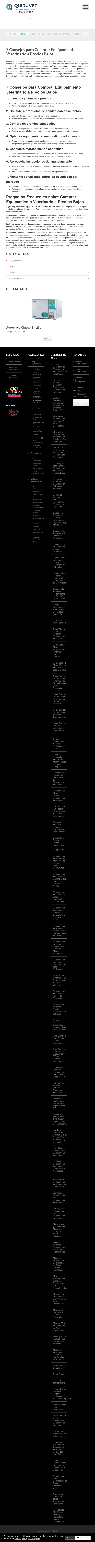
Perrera (36, 523)
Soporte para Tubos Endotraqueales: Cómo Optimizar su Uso (60, 1482)
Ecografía (37, 369)
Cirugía (11, 266)
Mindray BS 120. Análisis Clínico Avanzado (58, 1313)
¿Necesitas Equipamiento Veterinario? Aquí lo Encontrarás (59, 421)
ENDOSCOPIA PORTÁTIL (37, 397)
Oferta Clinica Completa (59, 1366)
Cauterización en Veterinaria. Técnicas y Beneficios (59, 534)
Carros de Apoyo (38, 495)
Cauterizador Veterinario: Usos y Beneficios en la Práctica (59, 562)
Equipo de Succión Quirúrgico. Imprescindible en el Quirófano (60, 1025)
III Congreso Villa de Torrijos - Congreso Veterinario (58, 1087)
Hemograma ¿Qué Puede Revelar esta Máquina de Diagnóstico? (59, 1072)
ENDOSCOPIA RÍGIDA (37, 401)
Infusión (36, 435)
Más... (47, 338)
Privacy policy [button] (34, 1539)
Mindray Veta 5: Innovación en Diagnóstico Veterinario (60, 1340)
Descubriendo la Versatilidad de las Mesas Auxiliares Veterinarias (59, 811)
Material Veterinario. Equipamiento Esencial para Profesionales (59, 1247)
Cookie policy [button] (21, 1539)
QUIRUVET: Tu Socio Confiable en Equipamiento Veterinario (59, 1420)
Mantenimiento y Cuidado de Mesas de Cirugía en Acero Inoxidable (59, 1230)
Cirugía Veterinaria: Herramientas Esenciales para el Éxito (59, 609)
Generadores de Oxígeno (38, 418)
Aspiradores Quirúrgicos (37, 446)
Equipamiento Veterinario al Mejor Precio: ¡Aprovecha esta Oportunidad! (59, 861)
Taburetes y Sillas (38, 533)
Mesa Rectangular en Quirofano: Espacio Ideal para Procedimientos (60, 1282)
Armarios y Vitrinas (38, 487)
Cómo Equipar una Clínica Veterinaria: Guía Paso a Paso (59, 728)
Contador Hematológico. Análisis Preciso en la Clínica (59, 743)
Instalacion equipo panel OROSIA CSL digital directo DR (59, 1103)
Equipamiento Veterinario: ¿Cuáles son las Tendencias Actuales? (59, 930)
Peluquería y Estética (37, 538)
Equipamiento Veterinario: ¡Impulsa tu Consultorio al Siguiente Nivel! (59, 913)
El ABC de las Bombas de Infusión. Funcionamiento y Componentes (60, 843)
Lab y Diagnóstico (16, 261)
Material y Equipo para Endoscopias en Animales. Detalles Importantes (59, 1263)
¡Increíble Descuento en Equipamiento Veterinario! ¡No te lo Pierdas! (60, 369)
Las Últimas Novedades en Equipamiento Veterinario (59, 1152)
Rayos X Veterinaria (37, 373)
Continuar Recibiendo (13, 376)
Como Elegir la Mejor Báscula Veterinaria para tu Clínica (59, 666)
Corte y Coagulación (38, 441)
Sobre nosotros (15, 361)
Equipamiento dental (37, 464)
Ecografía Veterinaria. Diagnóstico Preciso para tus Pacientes (59, 827)
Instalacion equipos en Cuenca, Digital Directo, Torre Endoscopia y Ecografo (60, 1136)
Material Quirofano (38, 423)
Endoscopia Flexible (36, 392)
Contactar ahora (80, 402)
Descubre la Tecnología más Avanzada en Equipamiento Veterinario (59, 778)
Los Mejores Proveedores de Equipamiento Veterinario (59, 1213)
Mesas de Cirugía (38, 519)
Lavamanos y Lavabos (37, 511)
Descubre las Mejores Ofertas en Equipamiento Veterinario (59, 795)
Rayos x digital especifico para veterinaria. (59, 1433)
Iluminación (37, 427)
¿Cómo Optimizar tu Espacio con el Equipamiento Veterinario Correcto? (59, 404)
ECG (35, 388)
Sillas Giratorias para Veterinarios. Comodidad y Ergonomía (59, 1465)
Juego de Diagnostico (37, 459)
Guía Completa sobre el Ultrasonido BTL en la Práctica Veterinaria (59, 1055)
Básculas (36, 542)
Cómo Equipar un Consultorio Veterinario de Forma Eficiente (59, 699)
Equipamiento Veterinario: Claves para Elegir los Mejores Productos (59, 947)
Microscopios (38, 468)
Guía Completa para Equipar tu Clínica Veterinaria (60, 1039)
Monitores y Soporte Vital (37, 430)
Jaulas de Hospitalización (38, 506)
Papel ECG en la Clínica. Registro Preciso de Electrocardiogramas (60, 1393)
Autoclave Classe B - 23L (23, 327)
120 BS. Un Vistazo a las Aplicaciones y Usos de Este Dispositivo (59, 452)
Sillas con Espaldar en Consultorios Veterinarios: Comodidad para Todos (58, 1448)
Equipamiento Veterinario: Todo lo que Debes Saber (59, 995)
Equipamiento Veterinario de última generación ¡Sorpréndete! (59, 897)
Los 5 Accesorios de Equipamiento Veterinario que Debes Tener (59, 1182)
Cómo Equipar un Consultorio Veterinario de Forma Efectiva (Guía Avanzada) (59, 682)
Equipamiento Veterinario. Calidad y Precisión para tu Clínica (59, 1009)
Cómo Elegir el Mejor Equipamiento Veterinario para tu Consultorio (59, 650)
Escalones (37, 499)
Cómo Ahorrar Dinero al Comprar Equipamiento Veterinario (59, 634)
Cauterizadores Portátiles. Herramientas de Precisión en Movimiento (60, 578)
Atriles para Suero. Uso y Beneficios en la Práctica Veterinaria (59, 484)
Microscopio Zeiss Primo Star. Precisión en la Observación (59, 1299)
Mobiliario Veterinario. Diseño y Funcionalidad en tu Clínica (59, 1354)
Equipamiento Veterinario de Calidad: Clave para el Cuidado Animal (59, 880)
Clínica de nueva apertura (59, 621)
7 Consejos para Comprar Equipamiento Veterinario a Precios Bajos (59, 468)
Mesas (36, 515)
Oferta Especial (60, 1374)
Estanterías (37, 502)
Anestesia (37, 414)
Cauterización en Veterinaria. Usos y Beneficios (59, 548)
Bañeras (36, 491)
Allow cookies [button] (83, 1538)
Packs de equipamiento (59, 1381)
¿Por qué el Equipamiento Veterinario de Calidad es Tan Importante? (59, 436)
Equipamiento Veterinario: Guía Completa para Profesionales (59, 964)
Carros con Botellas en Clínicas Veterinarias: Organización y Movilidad (59, 518)
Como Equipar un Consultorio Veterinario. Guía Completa (59, 713)
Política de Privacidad (13, 368)
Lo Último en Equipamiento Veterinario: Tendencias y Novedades (59, 1166)
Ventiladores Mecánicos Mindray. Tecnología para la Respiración (58, 1515)
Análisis (36, 382)
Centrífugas (37, 385)
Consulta (12, 272)
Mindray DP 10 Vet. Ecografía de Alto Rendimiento (59, 1327)
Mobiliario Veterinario (17, 278)
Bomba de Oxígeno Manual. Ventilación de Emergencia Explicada (59, 500)
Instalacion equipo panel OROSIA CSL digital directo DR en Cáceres (60, 1119)
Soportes (37, 529)
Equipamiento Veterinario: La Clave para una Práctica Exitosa (60, 980)
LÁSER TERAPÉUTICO (38, 472)
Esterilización (38, 438)
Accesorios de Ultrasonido (37, 378)
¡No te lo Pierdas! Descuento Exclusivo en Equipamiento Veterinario (59, 386)
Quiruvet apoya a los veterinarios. (59, 1407)
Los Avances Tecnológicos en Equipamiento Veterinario (59, 1197)
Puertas (36, 526)
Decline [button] (69, 1538)
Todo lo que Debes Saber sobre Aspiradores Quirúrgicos (59, 1499)
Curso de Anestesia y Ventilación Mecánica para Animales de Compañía (59, 760)
